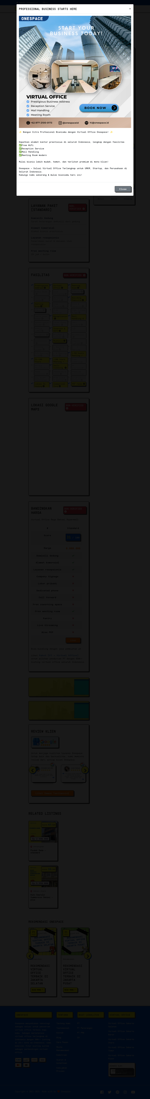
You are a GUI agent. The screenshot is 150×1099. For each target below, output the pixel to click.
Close (123, 189)
